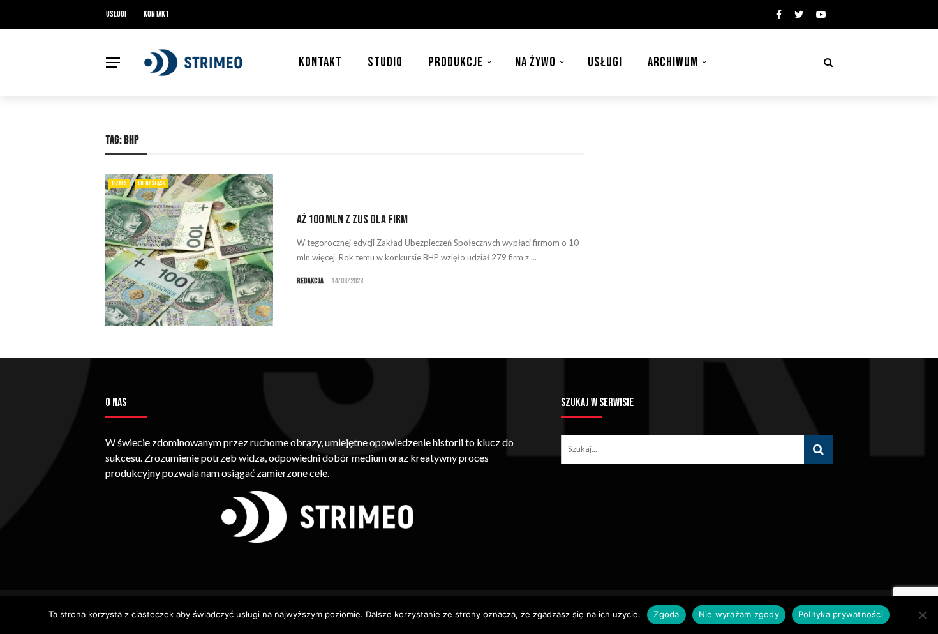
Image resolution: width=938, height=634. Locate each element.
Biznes (119, 183)
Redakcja (310, 281)
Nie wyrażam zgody (739, 614)
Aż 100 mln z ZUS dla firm (352, 219)
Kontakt (156, 14)
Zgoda (666, 614)
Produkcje (455, 62)
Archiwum (673, 62)
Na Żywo (535, 62)
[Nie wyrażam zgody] (922, 614)
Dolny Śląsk (151, 183)
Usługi (116, 14)
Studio (385, 62)
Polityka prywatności (840, 614)
